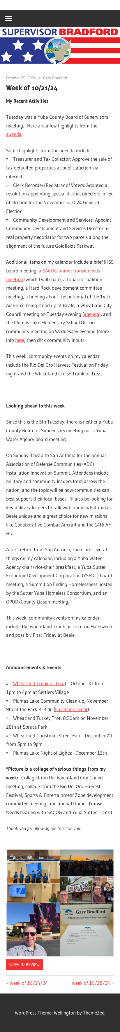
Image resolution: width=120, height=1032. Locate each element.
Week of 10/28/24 (91, 983)
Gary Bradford (55, 78)
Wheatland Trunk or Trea (39, 683)
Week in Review (24, 964)
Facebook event (71, 709)
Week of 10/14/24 (28, 983)
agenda (14, 134)
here (19, 340)
